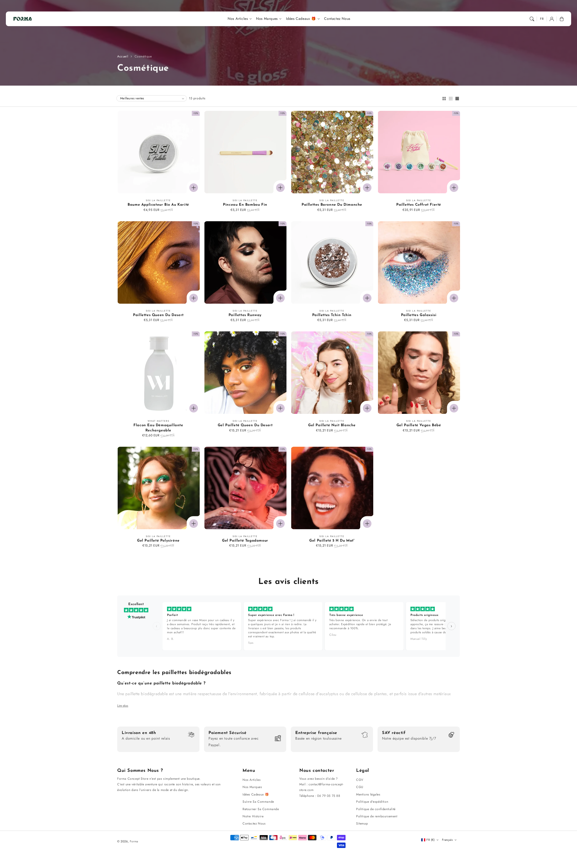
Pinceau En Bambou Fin (245, 205)
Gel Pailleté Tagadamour (245, 540)
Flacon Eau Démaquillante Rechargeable (158, 428)
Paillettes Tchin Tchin (332, 315)
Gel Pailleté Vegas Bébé (418, 425)
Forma (134, 841)
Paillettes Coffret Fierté (418, 205)
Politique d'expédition (372, 801)
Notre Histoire (253, 816)
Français (447, 840)
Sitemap (362, 823)
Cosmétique (143, 56)
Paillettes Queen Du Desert (158, 315)
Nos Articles (238, 18)
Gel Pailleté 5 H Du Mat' (331, 540)
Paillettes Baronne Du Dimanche (332, 205)
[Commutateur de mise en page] (444, 99)
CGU (359, 787)
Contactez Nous (254, 823)
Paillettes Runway (245, 315)
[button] (532, 19)
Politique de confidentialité (376, 809)
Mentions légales (368, 794)
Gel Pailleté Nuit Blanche (332, 425)
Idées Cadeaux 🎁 (301, 18)
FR (542, 18)
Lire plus (122, 705)
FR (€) (430, 840)
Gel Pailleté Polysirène (158, 540)
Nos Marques (267, 18)
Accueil (122, 56)
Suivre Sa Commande (258, 801)
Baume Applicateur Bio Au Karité (158, 205)
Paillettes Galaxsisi (419, 315)
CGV (359, 779)
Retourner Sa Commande (261, 809)
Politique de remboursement (376, 816)
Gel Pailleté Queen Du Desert (245, 425)
